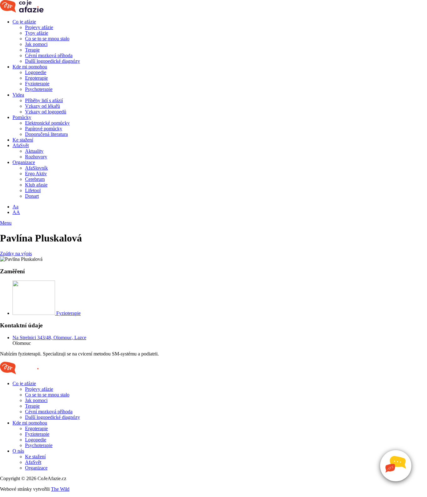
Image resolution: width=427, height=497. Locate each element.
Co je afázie (24, 21)
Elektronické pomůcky (47, 123)
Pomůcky (22, 117)
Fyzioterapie (37, 83)
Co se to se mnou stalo (47, 38)
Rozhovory (36, 156)
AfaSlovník (36, 168)
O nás (18, 451)
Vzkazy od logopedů (45, 111)
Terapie (32, 49)
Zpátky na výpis (16, 253)
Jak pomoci (36, 44)
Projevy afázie (39, 27)
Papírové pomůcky (43, 128)
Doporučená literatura (46, 134)
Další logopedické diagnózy (52, 61)
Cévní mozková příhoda (49, 55)
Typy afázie (36, 33)
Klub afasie (36, 184)
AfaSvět (21, 145)
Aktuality (34, 151)
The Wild (60, 489)
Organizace (24, 162)
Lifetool (33, 190)
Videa (18, 94)
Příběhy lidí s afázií (44, 100)
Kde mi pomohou (30, 66)
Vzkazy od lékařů (42, 106)
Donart (32, 196)
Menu (6, 223)
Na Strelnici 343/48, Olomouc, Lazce (49, 337)
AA (16, 212)
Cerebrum (35, 179)
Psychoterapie (39, 89)
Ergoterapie (36, 78)
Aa (15, 206)
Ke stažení (23, 139)
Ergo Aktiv (36, 173)
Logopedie (35, 72)
